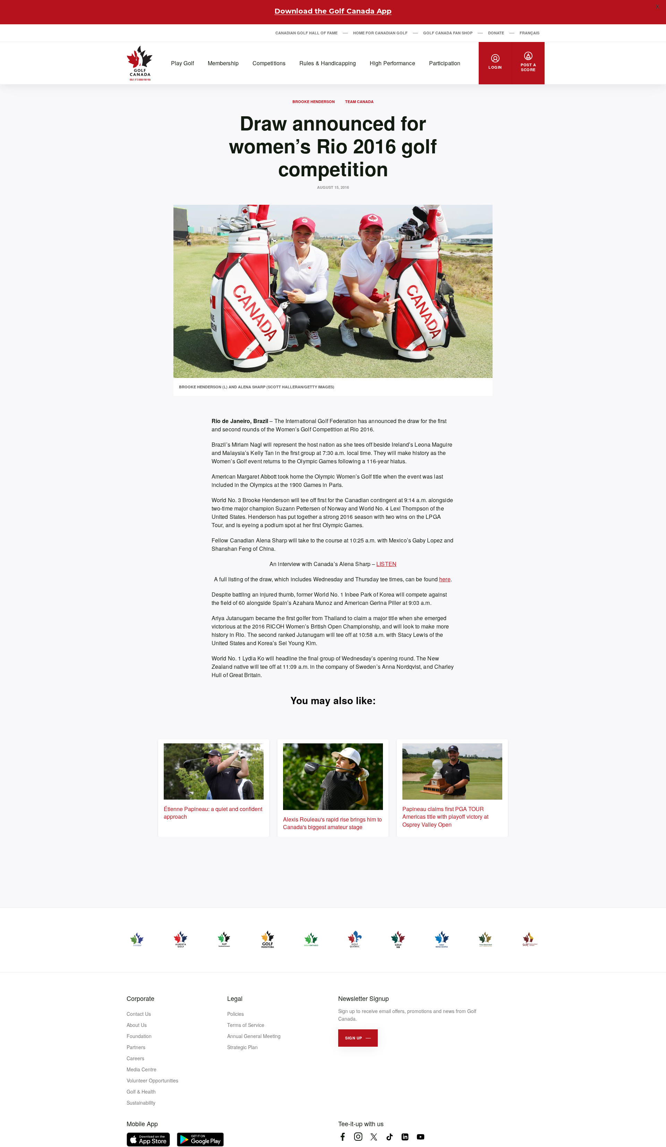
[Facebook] (342, 1136)
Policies (235, 1013)
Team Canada (359, 101)
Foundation (139, 1035)
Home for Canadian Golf (380, 32)
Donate (496, 32)
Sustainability (141, 1102)
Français (529, 32)
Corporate (140, 998)
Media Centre (141, 1069)
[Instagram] (358, 1136)
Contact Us (139, 1013)
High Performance (392, 63)
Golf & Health (141, 1091)
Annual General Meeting (254, 1035)
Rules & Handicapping (327, 63)
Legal (234, 998)
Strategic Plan (242, 1047)
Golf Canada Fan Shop (447, 32)
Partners (136, 1047)
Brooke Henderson (313, 101)
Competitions (269, 63)
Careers (135, 1058)
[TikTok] (389, 1136)
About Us (137, 1024)
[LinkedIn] (405, 1136)
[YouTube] (420, 1136)
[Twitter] (373, 1136)
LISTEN (386, 564)
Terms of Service (245, 1024)
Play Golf (182, 63)
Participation (444, 63)
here (444, 579)
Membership (223, 63)
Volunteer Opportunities (152, 1080)
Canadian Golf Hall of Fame (306, 32)
